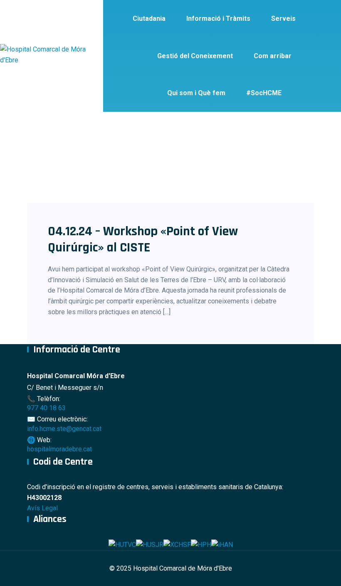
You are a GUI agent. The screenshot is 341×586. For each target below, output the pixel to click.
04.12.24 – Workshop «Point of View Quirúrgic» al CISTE (143, 239)
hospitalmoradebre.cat (59, 449)
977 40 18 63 (46, 408)
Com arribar (273, 56)
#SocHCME (264, 93)
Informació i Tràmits (218, 18)
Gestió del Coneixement (195, 56)
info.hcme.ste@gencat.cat (64, 429)
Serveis (283, 18)
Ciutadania (149, 18)
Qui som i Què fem (196, 93)
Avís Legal (42, 508)
